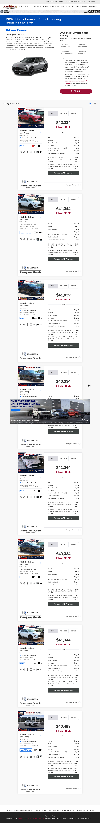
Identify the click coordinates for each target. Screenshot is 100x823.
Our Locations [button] (93, 6)
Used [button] (28, 6)
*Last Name (81, 44)
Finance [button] (39, 6)
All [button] (21, 6)
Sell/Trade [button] (33, 6)
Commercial (46, 6)
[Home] (19, 7)
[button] (42, 117)
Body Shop (78, 6)
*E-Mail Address (65, 51)
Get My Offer (76, 91)
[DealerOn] (50, 816)
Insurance (85, 6)
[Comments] (38, 152)
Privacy (30, 818)
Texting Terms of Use (38, 818)
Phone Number (82, 51)
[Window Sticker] (41, 152)
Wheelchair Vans (54, 6)
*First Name (64, 44)
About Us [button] (62, 6)
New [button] (25, 6)
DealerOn (19, 818)
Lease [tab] (73, 113)
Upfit (73, 6)
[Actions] (40, 132)
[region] (63, 151)
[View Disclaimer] (34, 152)
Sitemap (25, 818)
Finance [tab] (63, 113)
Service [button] (69, 6)
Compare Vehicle (71, 185)
